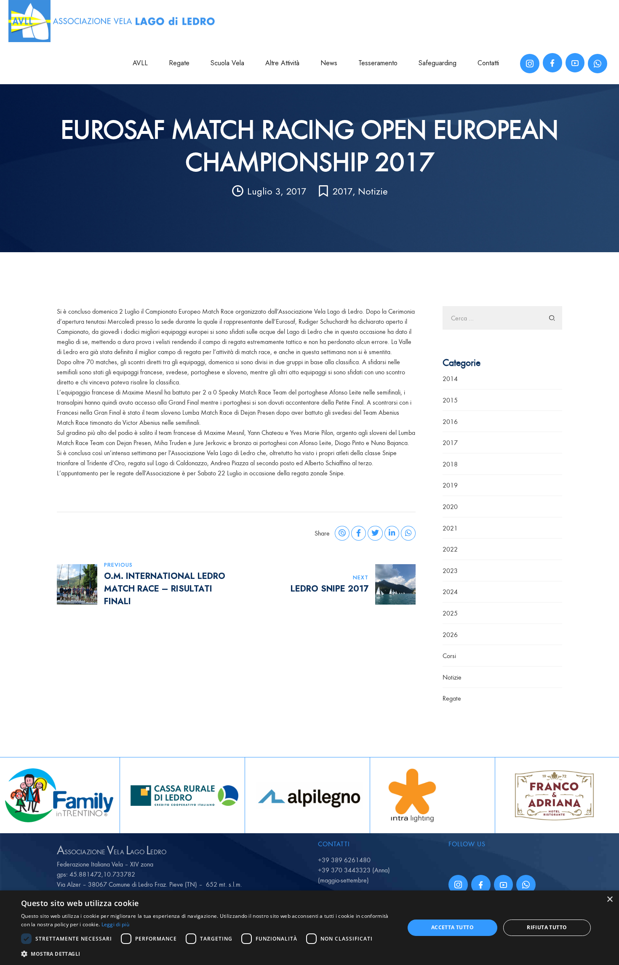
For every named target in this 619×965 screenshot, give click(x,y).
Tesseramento (378, 63)
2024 (450, 591)
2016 (450, 421)
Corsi (449, 655)
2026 (450, 634)
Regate (179, 63)
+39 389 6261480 (344, 860)
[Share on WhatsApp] (408, 533)
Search (552, 318)
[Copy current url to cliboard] (342, 533)
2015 (450, 400)
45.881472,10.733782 (102, 874)
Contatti (488, 63)
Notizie (373, 191)
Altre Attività (282, 63)
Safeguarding (437, 63)
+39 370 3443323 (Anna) (354, 870)
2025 (450, 613)
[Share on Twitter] (375, 533)
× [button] (609, 899)
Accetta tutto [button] (452, 927)
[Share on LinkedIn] (391, 533)
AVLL (140, 63)
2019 (450, 485)
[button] (207, 954)
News (328, 63)
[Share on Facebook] (358, 533)
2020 (450, 506)
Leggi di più (115, 924)
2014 (450, 378)
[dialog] (309, 927)
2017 (342, 191)
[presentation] (6, 795)
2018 (450, 464)
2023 (450, 570)
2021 (450, 528)
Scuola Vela (227, 63)
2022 (450, 549)
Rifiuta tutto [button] (547, 927)
